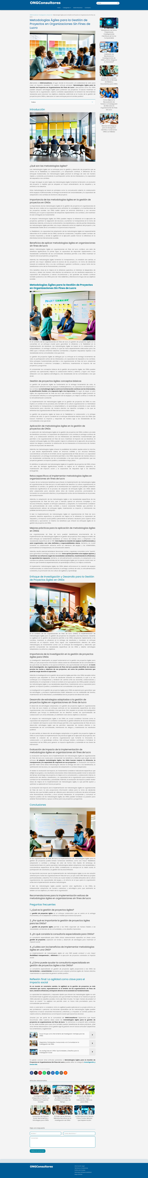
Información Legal (80, 1166)
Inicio (59, 8)
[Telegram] (57, 1073)
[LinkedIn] (53, 1073)
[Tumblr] (48, 1073)
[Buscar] (117, 3)
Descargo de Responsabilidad (83, 1172)
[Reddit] (65, 1073)
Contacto (88, 8)
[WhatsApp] (44, 1073)
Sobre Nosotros (77, 8)
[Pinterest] (40, 1073)
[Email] (61, 1073)
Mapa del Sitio (78, 1174)
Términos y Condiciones (81, 1168)
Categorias (66, 8)
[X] (36, 1073)
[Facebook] (31, 1073)
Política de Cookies (80, 1170)
